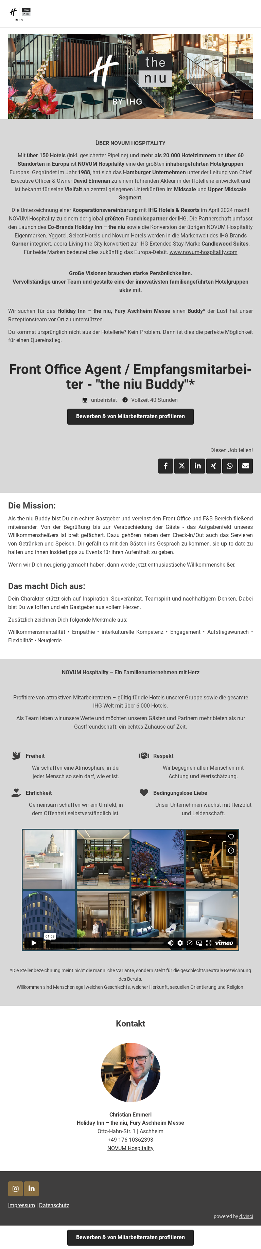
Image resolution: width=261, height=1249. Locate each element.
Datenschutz (54, 1205)
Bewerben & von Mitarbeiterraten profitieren (130, 416)
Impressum (21, 1205)
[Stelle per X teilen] (181, 466)
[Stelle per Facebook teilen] (165, 466)
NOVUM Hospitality (130, 1148)
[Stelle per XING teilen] (213, 466)
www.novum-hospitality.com (204, 252)
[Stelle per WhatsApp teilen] (229, 466)
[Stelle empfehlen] (245, 466)
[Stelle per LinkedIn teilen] (197, 466)
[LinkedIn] (31, 1188)
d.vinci (246, 1216)
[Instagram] (15, 1188)
